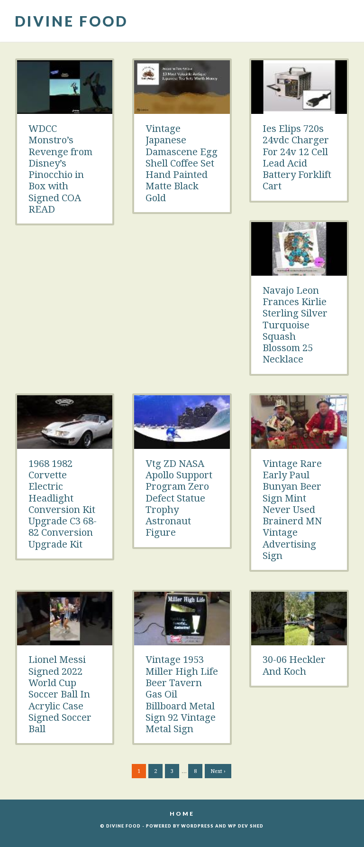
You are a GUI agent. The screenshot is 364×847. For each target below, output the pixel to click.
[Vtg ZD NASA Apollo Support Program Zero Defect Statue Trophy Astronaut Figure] (182, 443)
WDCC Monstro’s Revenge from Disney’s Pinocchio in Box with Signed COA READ (60, 169)
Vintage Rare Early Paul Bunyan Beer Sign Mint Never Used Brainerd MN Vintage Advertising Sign (292, 509)
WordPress (197, 825)
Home (182, 813)
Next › (218, 771)
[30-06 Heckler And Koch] (299, 640)
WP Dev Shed (246, 825)
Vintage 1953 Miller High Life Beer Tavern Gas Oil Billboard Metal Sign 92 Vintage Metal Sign (182, 694)
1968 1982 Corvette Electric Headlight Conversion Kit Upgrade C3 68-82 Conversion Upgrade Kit (62, 504)
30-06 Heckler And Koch (294, 665)
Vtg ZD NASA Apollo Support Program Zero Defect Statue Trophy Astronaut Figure (179, 498)
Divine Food (71, 20)
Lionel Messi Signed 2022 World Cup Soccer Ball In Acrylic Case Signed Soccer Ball (59, 694)
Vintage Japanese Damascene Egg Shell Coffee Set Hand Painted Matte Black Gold (182, 163)
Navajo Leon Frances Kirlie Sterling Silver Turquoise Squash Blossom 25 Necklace (295, 325)
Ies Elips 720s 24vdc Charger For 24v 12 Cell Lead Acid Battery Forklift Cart (297, 157)
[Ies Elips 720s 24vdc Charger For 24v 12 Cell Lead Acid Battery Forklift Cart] (299, 108)
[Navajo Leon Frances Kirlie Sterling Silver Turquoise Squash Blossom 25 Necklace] (299, 270)
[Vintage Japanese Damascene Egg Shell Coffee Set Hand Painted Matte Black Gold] (182, 108)
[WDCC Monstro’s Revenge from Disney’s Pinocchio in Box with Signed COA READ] (65, 108)
